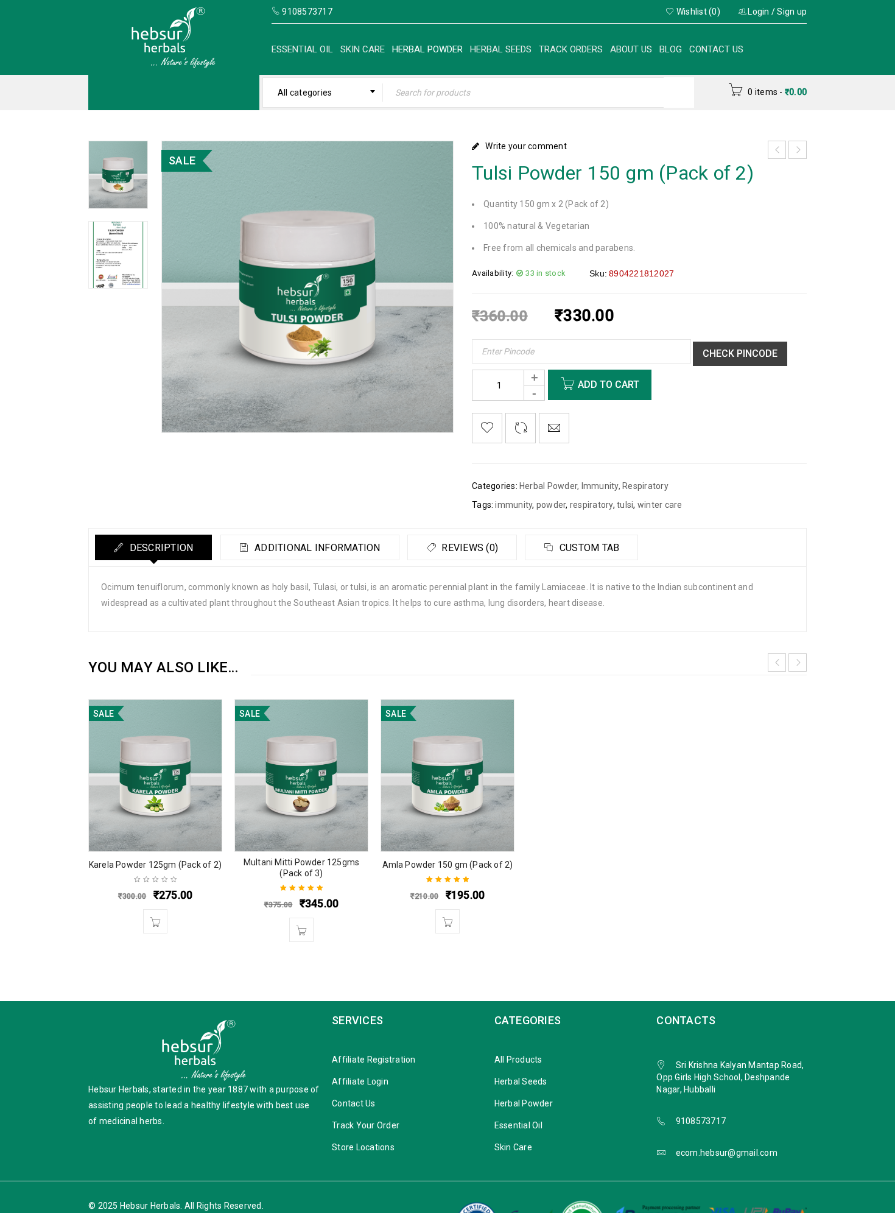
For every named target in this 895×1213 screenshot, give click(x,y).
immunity (513, 505)
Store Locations (363, 1147)
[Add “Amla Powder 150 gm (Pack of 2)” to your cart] (447, 921)
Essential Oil (302, 49)
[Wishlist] (487, 428)
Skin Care (362, 49)
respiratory (591, 505)
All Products (518, 1059)
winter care (660, 505)
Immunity (600, 486)
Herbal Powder (427, 49)
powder (551, 505)
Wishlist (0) (697, 11)
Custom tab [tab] (588, 548)
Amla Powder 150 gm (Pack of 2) (447, 865)
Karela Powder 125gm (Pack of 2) (155, 865)
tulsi (625, 505)
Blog (670, 49)
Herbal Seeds (501, 49)
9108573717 (701, 1121)
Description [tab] (160, 548)
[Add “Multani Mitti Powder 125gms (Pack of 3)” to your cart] (301, 930)
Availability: (492, 273)
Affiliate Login (360, 1081)
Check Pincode (740, 353)
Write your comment (526, 146)
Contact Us (716, 49)
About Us (631, 49)
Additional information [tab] (316, 548)
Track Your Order (365, 1125)
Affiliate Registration (374, 1059)
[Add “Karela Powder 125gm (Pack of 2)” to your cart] (155, 921)
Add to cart (608, 384)
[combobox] (323, 92)
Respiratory (645, 486)
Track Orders (571, 49)
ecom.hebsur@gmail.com (726, 1153)
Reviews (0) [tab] (468, 548)
